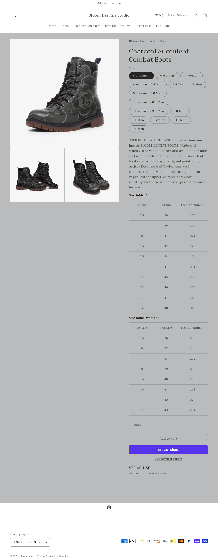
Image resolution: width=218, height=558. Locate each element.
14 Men (138, 129)
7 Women (191, 75)
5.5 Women (141, 75)
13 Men (181, 120)
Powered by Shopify (56, 556)
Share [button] (137, 424)
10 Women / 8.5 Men (148, 102)
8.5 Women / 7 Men (187, 84)
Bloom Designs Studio (32, 556)
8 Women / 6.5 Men (147, 84)
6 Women (167, 75)
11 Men (138, 120)
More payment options (168, 459)
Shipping (134, 473)
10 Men (180, 111)
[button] (14, 15)
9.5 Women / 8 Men (147, 93)
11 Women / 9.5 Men (148, 111)
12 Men (159, 120)
